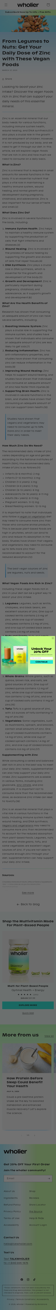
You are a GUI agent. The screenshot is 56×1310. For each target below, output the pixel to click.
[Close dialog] (52, 638)
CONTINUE (41, 662)
